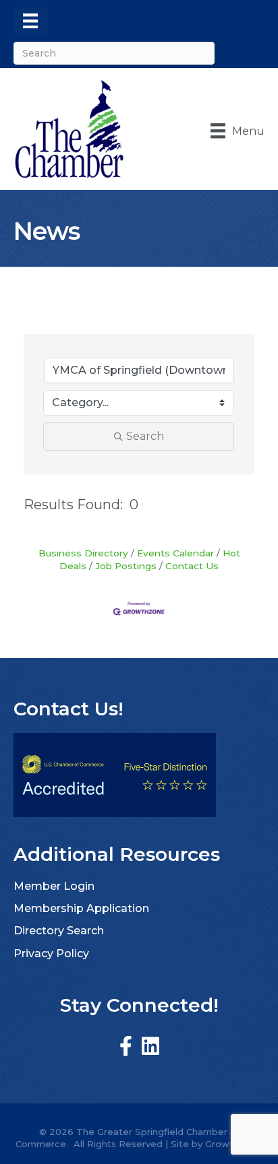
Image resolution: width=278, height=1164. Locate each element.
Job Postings (126, 565)
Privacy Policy (51, 953)
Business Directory (83, 553)
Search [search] (145, 436)
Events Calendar (175, 553)
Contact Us (192, 565)
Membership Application (81, 908)
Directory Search (58, 930)
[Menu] (30, 21)
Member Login (53, 886)
